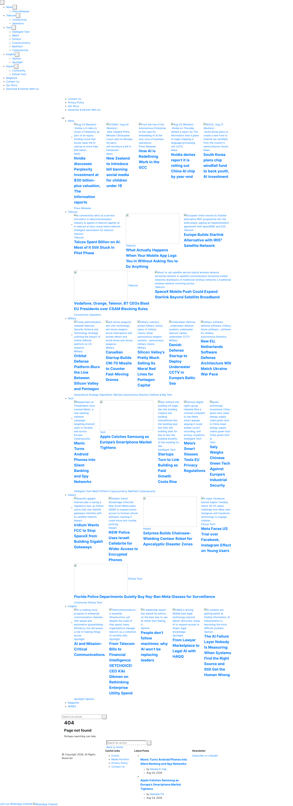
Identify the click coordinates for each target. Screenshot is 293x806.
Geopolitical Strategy (86, 394)
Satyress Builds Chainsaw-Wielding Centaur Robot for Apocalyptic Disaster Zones (168, 538)
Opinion (16, 58)
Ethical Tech (19, 74)
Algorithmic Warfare (111, 394)
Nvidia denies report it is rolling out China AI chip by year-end (183, 165)
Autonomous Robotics (213, 336)
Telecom (11, 15)
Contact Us (12, 81)
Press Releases (20, 11)
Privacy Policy (76, 102)
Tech (9, 27)
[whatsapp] (15, 94)
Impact (10, 66)
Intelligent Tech (21, 31)
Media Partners (120, 759)
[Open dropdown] (15, 7)
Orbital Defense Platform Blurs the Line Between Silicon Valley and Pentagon (87, 372)
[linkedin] (12, 94)
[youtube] (7, 94)
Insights (10, 54)
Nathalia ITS (157, 794)
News (9, 7)
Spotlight (17, 62)
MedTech (17, 46)
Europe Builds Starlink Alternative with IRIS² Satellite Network (204, 240)
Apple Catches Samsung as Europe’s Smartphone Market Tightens (126, 442)
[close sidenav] (2, 2)
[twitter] (4, 94)
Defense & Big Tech (161, 394)
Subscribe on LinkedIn (205, 755)
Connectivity (19, 19)
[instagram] (10, 94)
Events (115, 755)
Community (18, 70)
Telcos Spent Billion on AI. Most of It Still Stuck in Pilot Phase (97, 247)
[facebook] (1, 94)
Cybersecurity (20, 50)
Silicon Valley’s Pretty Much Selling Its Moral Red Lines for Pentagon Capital (151, 368)
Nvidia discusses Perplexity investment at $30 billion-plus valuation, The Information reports (87, 180)
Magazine (11, 77)
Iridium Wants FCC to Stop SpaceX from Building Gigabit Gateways (88, 536)
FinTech (16, 39)
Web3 (15, 35)
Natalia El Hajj (158, 769)
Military (72, 318)
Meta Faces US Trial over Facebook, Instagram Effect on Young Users (216, 539)
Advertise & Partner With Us (22, 88)
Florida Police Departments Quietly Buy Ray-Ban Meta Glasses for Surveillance (144, 596)
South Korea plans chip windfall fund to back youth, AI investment (216, 165)
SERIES (72, 706)
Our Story (11, 85)
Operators (18, 23)
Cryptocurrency (21, 42)
